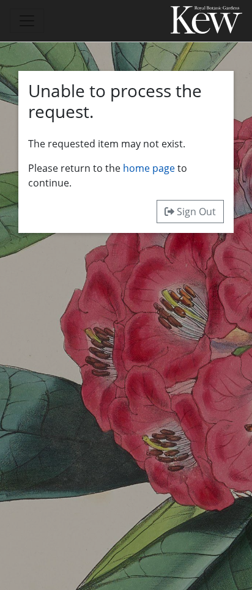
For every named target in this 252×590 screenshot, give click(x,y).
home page (149, 168)
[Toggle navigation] (27, 21)
